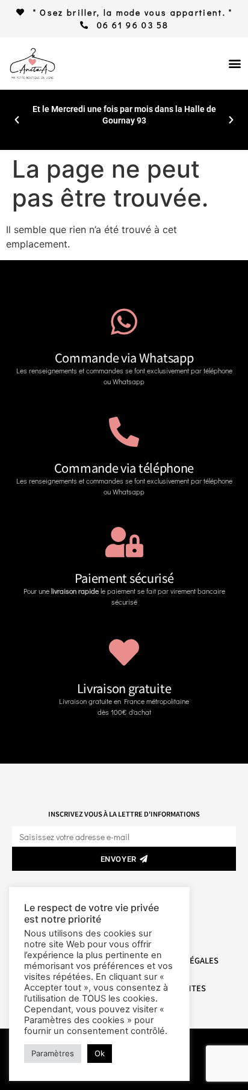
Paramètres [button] (52, 1053)
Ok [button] (100, 1053)
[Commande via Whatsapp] (124, 322)
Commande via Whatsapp (124, 357)
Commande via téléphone (124, 467)
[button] (234, 63)
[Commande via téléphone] (124, 432)
